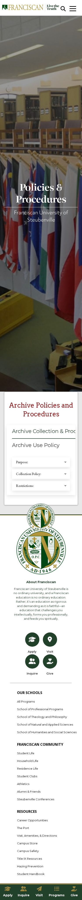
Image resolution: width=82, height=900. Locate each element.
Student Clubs (27, 776)
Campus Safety (28, 851)
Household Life (27, 761)
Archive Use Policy (35, 445)
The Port (23, 828)
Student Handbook (31, 874)
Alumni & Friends (28, 791)
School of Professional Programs (40, 709)
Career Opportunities (32, 820)
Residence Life (27, 768)
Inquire (32, 673)
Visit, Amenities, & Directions (37, 835)
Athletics (23, 784)
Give (49, 673)
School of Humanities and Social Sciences (47, 732)
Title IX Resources (29, 858)
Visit (50, 651)
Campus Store (27, 843)
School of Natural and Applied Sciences (45, 724)
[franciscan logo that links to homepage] (30, 8)
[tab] (35, 447)
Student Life (25, 753)
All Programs (26, 701)
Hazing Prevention (30, 866)
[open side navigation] (73, 8)
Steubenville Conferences (35, 799)
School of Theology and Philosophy (42, 717)
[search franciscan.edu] (63, 9)
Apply (32, 651)
